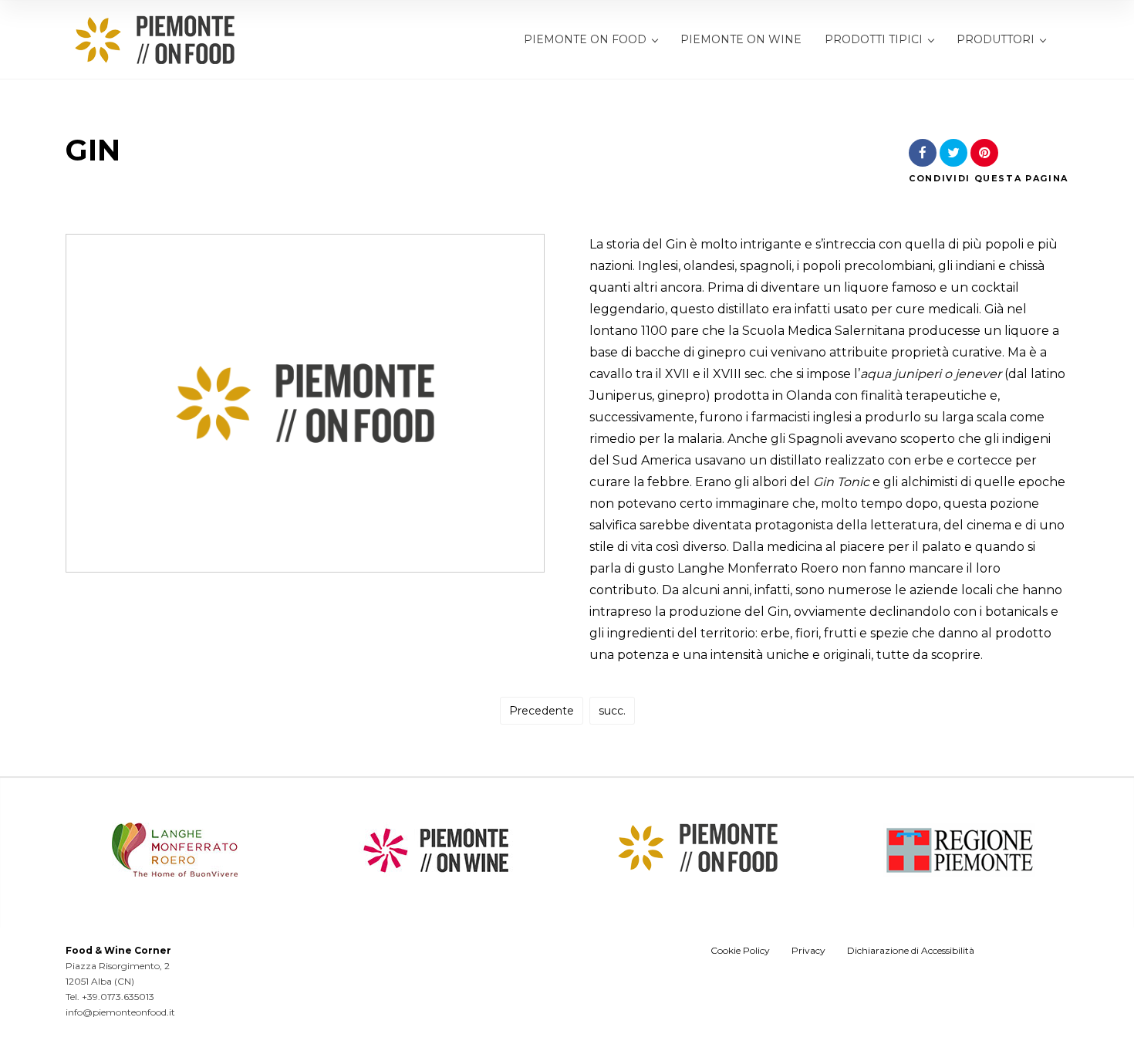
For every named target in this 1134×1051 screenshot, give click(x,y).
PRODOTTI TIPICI (874, 39)
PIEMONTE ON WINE (741, 39)
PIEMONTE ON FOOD (585, 39)
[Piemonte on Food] (698, 869)
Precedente (541, 711)
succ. (612, 711)
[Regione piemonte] (959, 872)
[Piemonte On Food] (155, 40)
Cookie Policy (740, 950)
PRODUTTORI (995, 39)
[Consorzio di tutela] (436, 872)
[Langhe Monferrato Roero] (175, 872)
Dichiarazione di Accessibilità (910, 950)
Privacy (808, 950)
